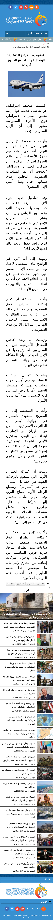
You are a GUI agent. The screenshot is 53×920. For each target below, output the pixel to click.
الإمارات (10, 584)
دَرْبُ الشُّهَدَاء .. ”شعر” (10, 39)
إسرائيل (29, 584)
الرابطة (39, 33)
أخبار (30, 33)
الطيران (19, 584)
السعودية (39, 584)
